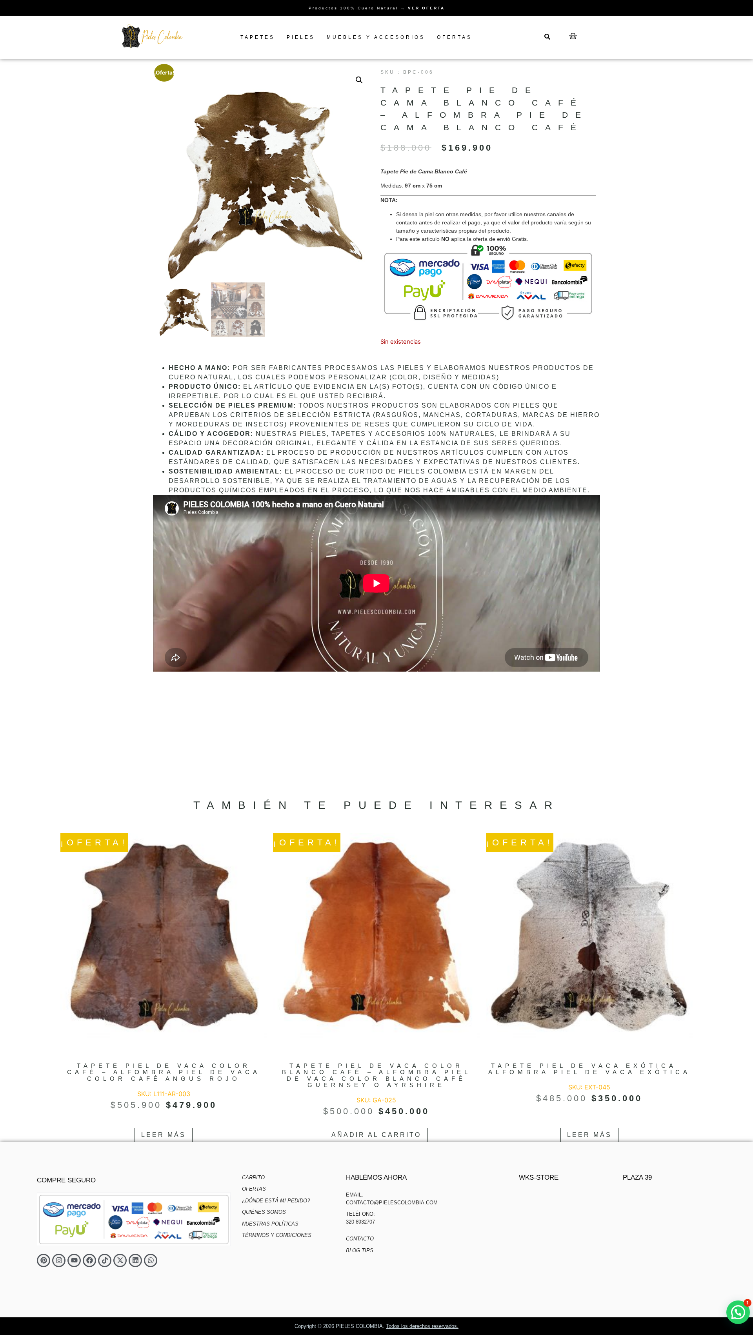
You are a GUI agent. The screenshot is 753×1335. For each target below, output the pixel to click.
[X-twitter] (120, 1260)
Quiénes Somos (264, 1212)
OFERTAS (454, 37)
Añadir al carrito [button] (376, 1134)
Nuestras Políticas (270, 1224)
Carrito (253, 1177)
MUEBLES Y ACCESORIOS (376, 37)
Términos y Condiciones (276, 1235)
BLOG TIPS (359, 1250)
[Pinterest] (43, 1260)
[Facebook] (89, 1260)
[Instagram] (58, 1260)
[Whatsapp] (150, 1260)
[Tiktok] (104, 1260)
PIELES (301, 37)
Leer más (163, 1134)
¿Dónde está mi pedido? (276, 1201)
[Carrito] (573, 36)
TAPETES (257, 37)
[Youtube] (74, 1260)
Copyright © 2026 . (376, 1326)
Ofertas (254, 1189)
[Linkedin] (135, 1260)
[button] (359, 80)
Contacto (360, 1239)
